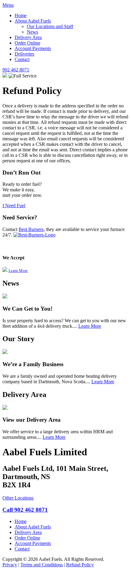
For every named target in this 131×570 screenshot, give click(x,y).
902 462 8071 (15, 69)
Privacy (9, 564)
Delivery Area (28, 37)
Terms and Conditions (41, 564)
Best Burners (31, 229)
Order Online (27, 42)
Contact (22, 59)
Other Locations (18, 497)
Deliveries (24, 53)
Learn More (18, 270)
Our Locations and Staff (50, 26)
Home (21, 15)
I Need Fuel (13, 205)
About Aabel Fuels (33, 20)
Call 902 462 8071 (25, 510)
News (32, 31)
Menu (8, 5)
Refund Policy (80, 564)
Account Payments (33, 48)
